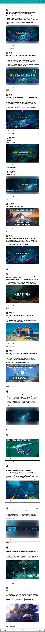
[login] (43, 2)
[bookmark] (10, 45)
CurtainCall (11, 312)
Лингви (10, 587)
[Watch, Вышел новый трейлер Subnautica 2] (22, 217)
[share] (13, 45)
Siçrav (10, 507)
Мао (10, 9)
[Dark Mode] (40, 2)
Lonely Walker (11, 137)
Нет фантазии (11, 203)
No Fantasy (11, 546)
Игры (10, 10)
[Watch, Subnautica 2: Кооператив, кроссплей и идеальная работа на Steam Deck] (22, 373)
